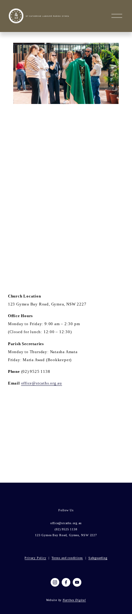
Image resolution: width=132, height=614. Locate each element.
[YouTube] (77, 582)
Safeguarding (97, 558)
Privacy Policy (35, 558)
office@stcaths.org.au (41, 383)
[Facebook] (66, 582)
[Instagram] (55, 582)
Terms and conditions (67, 558)
